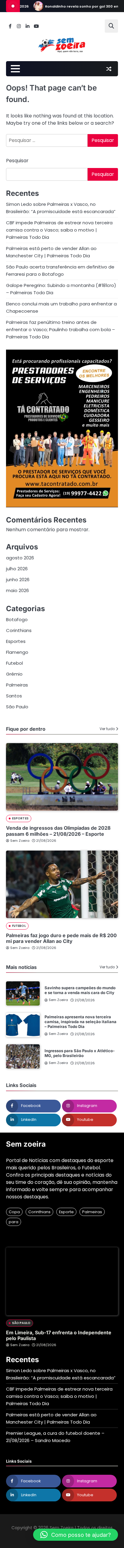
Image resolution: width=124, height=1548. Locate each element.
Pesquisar (17, 160)
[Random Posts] (108, 68)
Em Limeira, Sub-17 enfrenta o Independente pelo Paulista (58, 1335)
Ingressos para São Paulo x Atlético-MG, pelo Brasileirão (80, 1053)
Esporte (66, 1212)
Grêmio (14, 674)
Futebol (14, 663)
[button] (75, 1535)
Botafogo (17, 619)
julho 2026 (17, 568)
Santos (14, 696)
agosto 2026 (20, 558)
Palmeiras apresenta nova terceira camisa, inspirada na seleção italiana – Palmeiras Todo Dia (80, 1021)
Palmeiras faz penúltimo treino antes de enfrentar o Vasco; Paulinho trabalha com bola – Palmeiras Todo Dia (60, 329)
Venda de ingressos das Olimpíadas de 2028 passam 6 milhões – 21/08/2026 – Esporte (58, 831)
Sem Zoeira (19, 840)
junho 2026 (17, 579)
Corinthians (19, 630)
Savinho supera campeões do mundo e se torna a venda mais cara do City (80, 990)
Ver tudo (107, 728)
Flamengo (17, 652)
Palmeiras (17, 685)
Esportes (16, 641)
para (13, 1222)
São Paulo (17, 706)
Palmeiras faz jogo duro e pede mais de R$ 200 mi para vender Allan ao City (61, 938)
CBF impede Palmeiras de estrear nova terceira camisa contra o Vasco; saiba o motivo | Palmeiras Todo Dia (59, 229)
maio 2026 (17, 590)
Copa (14, 1212)
